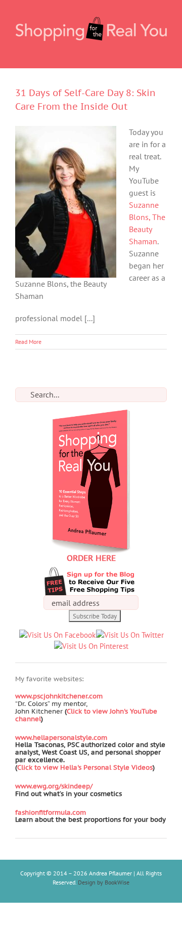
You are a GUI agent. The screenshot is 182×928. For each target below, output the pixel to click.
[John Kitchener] (64, 711)
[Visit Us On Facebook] (57, 635)
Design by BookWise (103, 882)
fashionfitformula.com (50, 812)
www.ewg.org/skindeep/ (54, 786)
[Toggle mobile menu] (163, 52)
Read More (28, 341)
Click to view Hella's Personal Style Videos (85, 767)
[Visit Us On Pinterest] (91, 646)
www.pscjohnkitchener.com (59, 696)
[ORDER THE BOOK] (91, 415)
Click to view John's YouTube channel (86, 715)
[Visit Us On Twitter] (130, 635)
